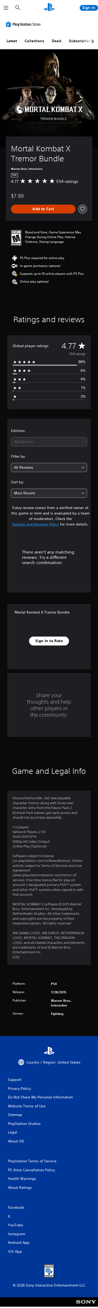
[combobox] (49, 441)
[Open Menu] (6, 8)
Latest (12, 41)
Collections (34, 41)
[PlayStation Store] (24, 24)
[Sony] (86, 1305)
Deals (56, 41)
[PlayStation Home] (49, 8)
